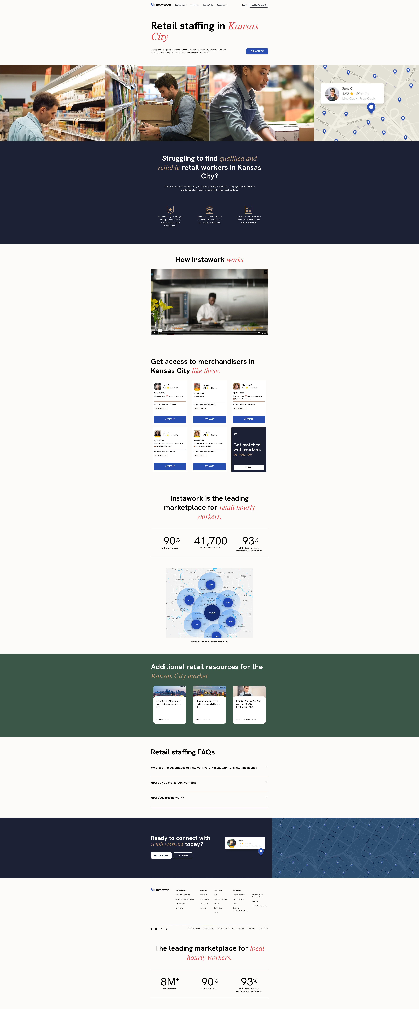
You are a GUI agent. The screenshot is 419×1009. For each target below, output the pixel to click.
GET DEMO (183, 855)
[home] (161, 5)
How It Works (208, 5)
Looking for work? (258, 5)
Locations (194, 5)
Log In (244, 5)
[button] (180, 5)
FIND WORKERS (257, 51)
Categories (237, 890)
